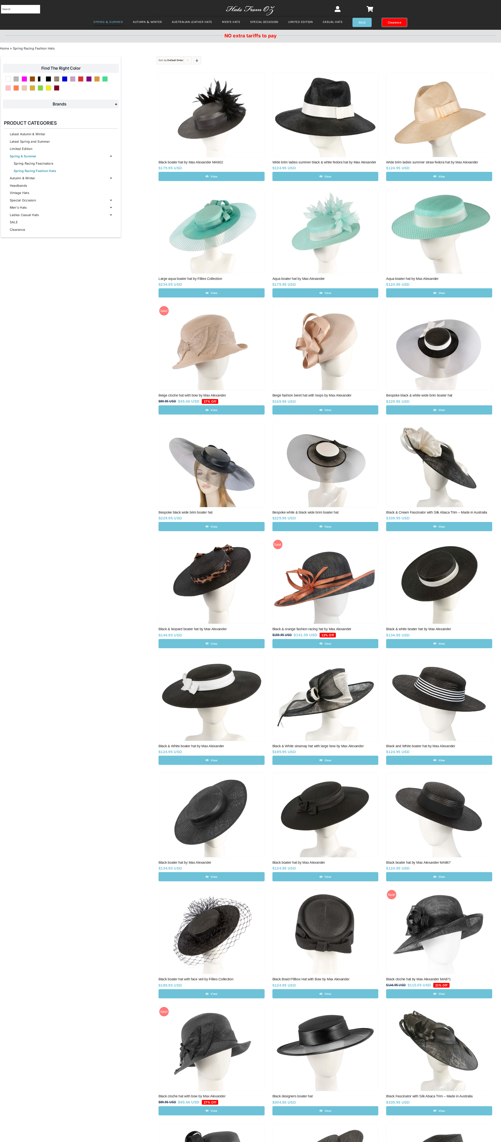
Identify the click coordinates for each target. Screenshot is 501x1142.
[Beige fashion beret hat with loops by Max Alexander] (325, 308)
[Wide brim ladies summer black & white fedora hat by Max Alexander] (325, 75)
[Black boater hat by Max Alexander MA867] (439, 775)
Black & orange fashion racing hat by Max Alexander (311, 629)
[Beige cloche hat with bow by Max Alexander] (211, 308)
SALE (14, 222)
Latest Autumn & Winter (27, 134)
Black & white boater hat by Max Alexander (418, 629)
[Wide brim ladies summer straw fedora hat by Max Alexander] (439, 75)
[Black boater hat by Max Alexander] (211, 775)
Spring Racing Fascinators (33, 163)
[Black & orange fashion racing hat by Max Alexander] (325, 542)
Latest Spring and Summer (30, 141)
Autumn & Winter (22, 178)
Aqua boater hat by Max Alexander (298, 279)
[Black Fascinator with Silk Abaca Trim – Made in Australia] (439, 1009)
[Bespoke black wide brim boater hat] (211, 425)
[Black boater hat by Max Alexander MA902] (211, 75)
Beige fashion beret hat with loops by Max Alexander (311, 395)
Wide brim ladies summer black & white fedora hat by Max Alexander (324, 162)
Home (4, 48)
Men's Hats (18, 207)
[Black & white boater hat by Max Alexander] (439, 542)
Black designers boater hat (292, 1096)
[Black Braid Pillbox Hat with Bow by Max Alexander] (325, 892)
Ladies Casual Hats (24, 215)
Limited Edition (21, 149)
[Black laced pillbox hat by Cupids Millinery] (439, 1126)
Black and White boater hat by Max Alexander (420, 746)
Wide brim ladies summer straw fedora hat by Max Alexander (432, 162)
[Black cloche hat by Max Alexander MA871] (439, 892)
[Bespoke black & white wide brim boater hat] (439, 308)
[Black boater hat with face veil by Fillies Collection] (211, 892)
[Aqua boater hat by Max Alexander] (325, 192)
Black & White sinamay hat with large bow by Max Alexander (318, 746)
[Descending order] (197, 60)
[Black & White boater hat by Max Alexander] (211, 659)
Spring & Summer (23, 156)
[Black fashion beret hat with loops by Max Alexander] (211, 1126)
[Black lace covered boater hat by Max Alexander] (325, 1126)
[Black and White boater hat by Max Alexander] (439, 659)
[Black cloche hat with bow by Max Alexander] (211, 1009)
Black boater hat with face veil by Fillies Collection (196, 979)
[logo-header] (250, 4)
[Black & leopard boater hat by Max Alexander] (211, 542)
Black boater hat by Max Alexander (185, 862)
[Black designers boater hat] (325, 1009)
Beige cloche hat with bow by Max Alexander (192, 395)
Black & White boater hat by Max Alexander (191, 746)
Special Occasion (23, 200)
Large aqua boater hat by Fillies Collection (190, 279)
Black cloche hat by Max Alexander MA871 (418, 979)
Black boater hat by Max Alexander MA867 (418, 862)
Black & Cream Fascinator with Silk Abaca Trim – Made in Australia (436, 512)
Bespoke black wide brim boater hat (186, 512)
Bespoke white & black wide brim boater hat (305, 512)
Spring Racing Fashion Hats (35, 171)
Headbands (18, 185)
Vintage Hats (19, 193)
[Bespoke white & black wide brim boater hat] (325, 425)
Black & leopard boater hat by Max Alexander (193, 629)
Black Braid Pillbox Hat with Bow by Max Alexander (311, 979)
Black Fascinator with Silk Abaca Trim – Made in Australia (429, 1096)
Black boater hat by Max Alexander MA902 (191, 162)
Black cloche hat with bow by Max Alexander (192, 1096)
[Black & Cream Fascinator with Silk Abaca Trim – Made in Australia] (439, 425)
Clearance (17, 230)
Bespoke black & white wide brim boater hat (419, 395)
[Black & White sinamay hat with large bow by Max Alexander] (325, 659)
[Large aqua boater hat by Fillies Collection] (211, 192)
